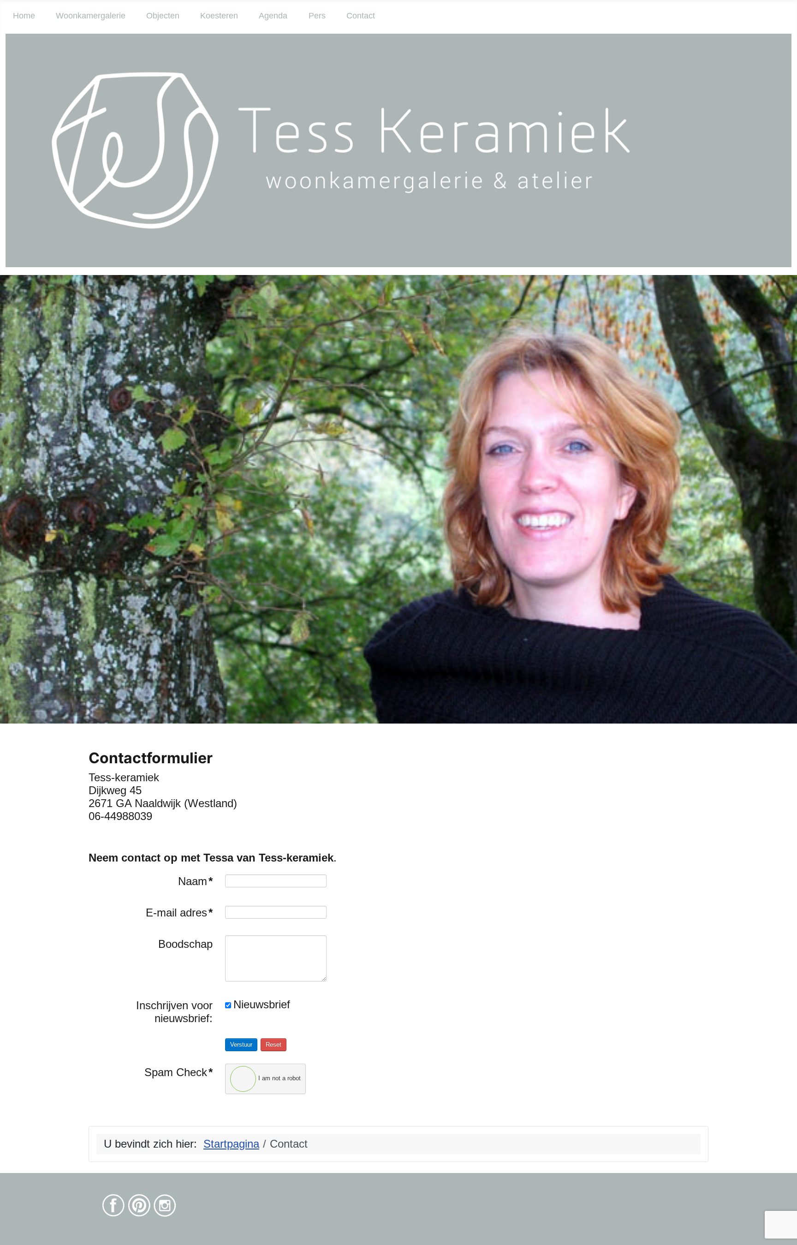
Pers (317, 15)
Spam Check (178, 1072)
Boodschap (185, 944)
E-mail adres (179, 912)
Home (24, 15)
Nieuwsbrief (261, 1004)
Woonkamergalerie (90, 15)
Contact (360, 15)
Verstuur (241, 1044)
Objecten (162, 15)
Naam (195, 881)
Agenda (273, 15)
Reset (273, 1044)
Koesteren (219, 15)
